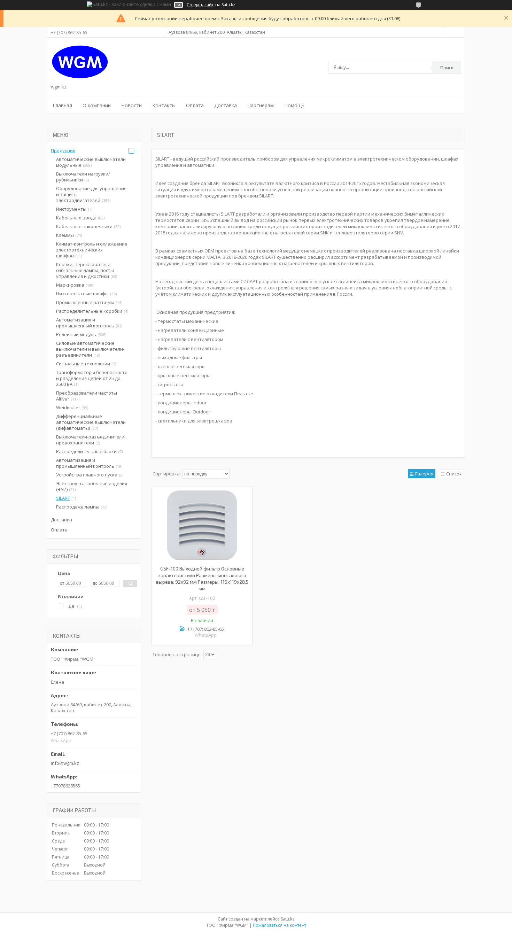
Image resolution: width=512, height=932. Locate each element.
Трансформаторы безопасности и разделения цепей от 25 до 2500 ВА (91, 378)
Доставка (225, 105)
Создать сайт (200, 4)
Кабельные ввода (76, 218)
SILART (63, 498)
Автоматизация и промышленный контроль (85, 323)
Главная (62, 105)
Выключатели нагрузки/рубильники (83, 177)
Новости (131, 105)
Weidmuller (68, 407)
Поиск (446, 67)
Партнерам (260, 105)
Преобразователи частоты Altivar (86, 396)
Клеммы (65, 235)
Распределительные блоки (86, 451)
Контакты (164, 105)
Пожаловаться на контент (279, 925)
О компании (97, 105)
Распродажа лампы (77, 507)
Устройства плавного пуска (86, 475)
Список (454, 474)
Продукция (63, 150)
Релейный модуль (76, 334)
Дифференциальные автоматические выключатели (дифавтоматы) (91, 422)
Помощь (294, 105)
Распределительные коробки (89, 311)
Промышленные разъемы (85, 302)
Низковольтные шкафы (82, 293)
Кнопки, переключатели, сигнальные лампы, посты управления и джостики (85, 270)
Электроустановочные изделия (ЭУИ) (91, 486)
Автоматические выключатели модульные (91, 162)
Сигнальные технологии (83, 363)
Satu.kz (287, 919)
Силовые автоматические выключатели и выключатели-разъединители (90, 349)
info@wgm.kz (65, 763)
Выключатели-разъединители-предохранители (91, 440)
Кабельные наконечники (84, 226)
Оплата (195, 105)
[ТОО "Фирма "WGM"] (80, 62)
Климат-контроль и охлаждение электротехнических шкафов (91, 250)
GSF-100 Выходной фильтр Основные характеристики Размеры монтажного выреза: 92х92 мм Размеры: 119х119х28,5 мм (202, 578)
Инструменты (71, 209)
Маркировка (70, 285)
